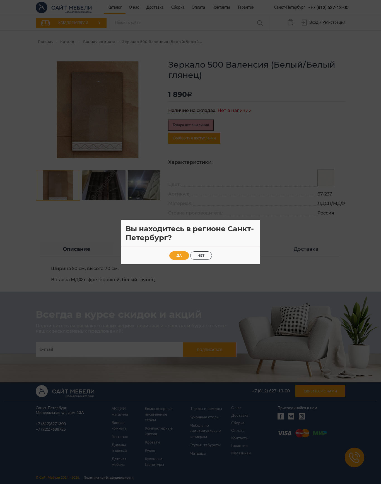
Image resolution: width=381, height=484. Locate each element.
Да (179, 256)
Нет (201, 256)
